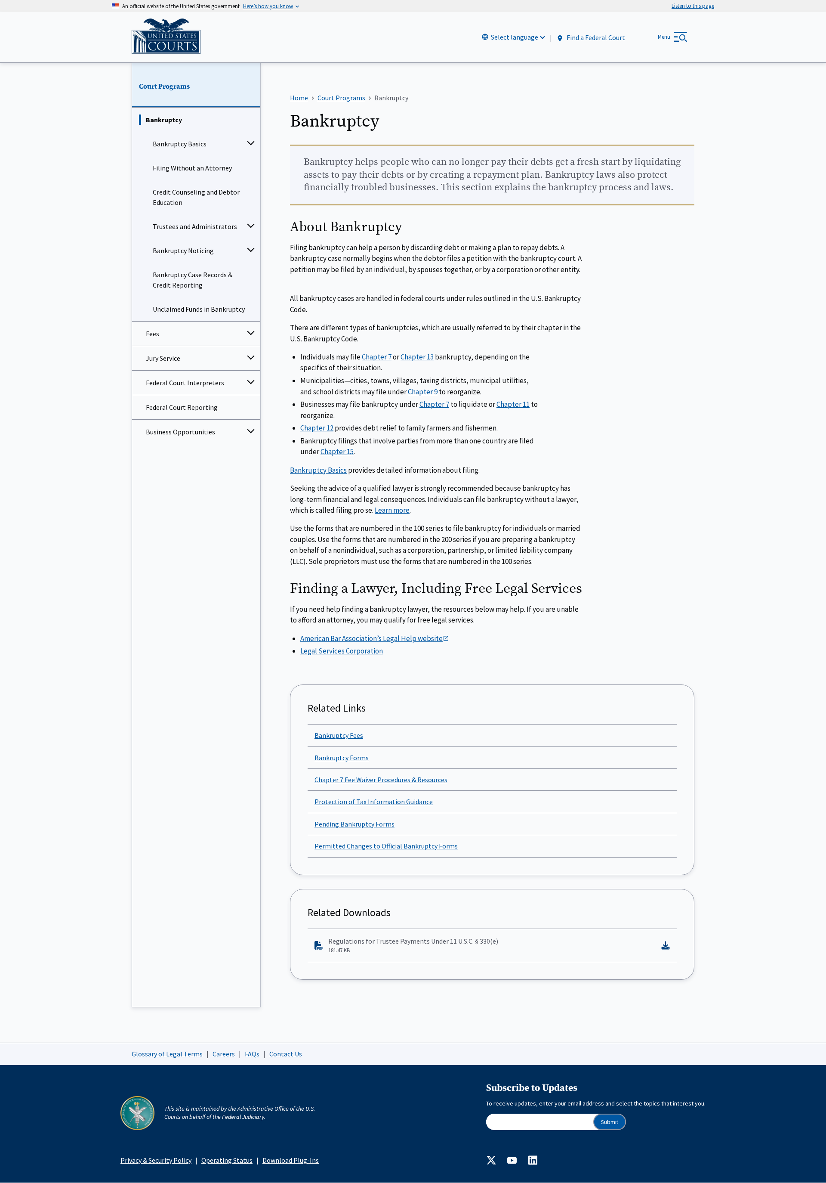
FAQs (252, 1054)
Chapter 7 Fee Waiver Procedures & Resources (380, 779)
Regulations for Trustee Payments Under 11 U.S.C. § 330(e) (413, 945)
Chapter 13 (417, 357)
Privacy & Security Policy (155, 1160)
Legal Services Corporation (341, 651)
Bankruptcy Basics (179, 143)
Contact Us (285, 1054)
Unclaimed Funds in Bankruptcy (199, 309)
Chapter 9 (423, 391)
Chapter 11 (513, 404)
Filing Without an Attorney (192, 168)
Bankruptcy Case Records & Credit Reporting (192, 279)
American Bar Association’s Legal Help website (371, 638)
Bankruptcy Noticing (183, 250)
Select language (514, 37)
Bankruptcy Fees (338, 735)
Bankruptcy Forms (341, 757)
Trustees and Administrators (195, 226)
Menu (664, 36)
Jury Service (163, 358)
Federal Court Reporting (182, 407)
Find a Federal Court (595, 37)
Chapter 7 (376, 357)
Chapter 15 (337, 451)
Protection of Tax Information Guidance (373, 801)
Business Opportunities (180, 431)
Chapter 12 (316, 428)
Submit (609, 1122)
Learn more (392, 510)
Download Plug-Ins (290, 1160)
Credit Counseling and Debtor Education (196, 197)
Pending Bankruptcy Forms (354, 824)
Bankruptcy (164, 119)
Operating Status (227, 1160)
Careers (224, 1054)
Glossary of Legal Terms (167, 1054)
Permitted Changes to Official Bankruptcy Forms (386, 846)
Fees (152, 333)
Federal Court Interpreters (185, 382)
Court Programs (164, 86)
